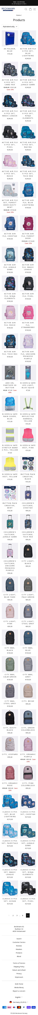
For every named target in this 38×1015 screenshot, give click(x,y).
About (19, 956)
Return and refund (18, 970)
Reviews (19, 946)
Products (19, 953)
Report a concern (19, 991)
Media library (19, 987)
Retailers (19, 949)
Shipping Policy (19, 967)
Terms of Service (19, 963)
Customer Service (19, 942)
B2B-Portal (19, 984)
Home (18, 15)
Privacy (19, 974)
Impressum (19, 977)
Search (19, 939)
